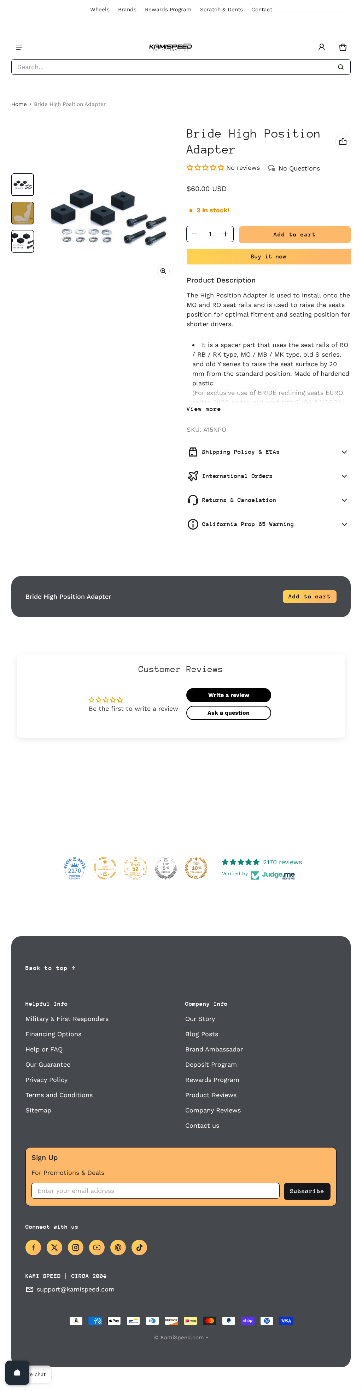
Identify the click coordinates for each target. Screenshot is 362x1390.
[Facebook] (33, 1247)
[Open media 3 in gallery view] (22, 241)
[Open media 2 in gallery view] (22, 213)
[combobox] (181, 67)
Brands (127, 9)
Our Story (200, 1018)
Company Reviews (213, 1110)
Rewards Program (168, 9)
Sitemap (38, 1110)
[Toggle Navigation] (19, 47)
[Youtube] (97, 1247)
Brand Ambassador (214, 1049)
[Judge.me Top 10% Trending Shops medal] (196, 868)
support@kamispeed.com (76, 1289)
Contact (261, 9)
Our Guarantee (47, 1064)
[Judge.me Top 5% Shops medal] (165, 868)
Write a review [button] (228, 695)
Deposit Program (211, 1064)
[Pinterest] (118, 1247)
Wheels (100, 9)
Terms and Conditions (59, 1095)
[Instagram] (75, 1247)
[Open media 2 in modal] (108, 216)
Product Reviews (211, 1095)
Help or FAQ (44, 1049)
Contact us (202, 1125)
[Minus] (194, 234)
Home (19, 104)
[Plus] (225, 234)
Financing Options (53, 1034)
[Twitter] (54, 1247)
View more (204, 409)
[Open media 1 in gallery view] (22, 184)
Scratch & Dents (221, 9)
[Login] (321, 47)
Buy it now (268, 256)
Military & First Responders (67, 1018)
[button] (343, 47)
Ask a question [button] (229, 712)
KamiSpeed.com (182, 1337)
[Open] (17, 1373)
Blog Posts (201, 1034)
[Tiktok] (139, 1247)
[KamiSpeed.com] (170, 47)
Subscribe (307, 1191)
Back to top (46, 968)
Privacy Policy (46, 1079)
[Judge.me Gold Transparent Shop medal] (105, 868)
